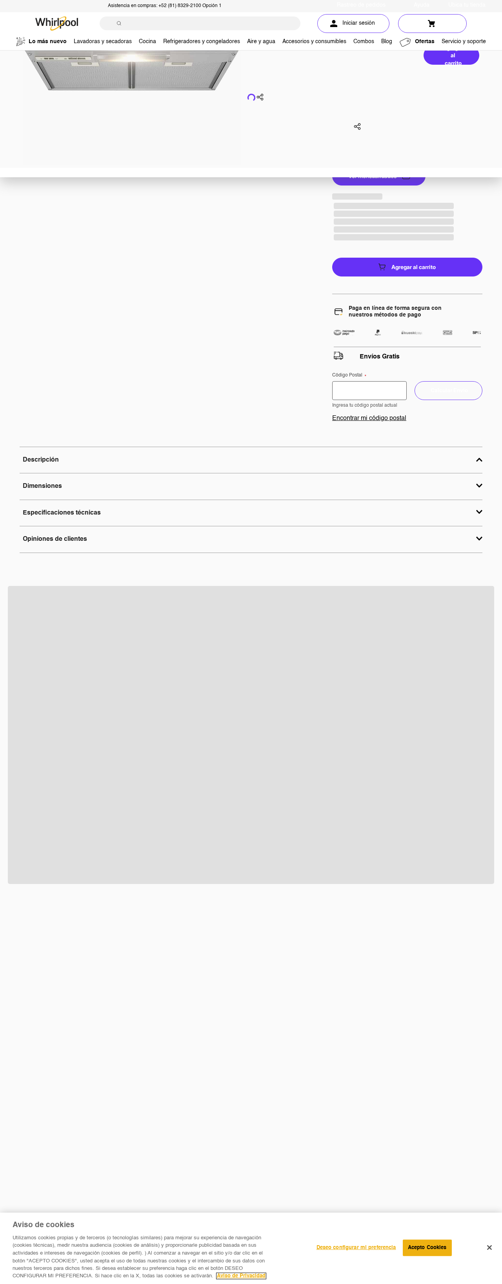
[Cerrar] (489, 1247)
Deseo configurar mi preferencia (356, 1247)
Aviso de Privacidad (241, 1276)
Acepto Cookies (427, 1247)
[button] (260, 98)
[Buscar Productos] (119, 23)
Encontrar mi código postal (369, 418)
